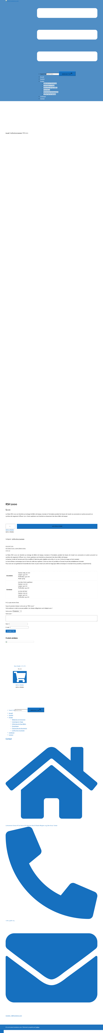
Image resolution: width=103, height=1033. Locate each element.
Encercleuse (46, 90)
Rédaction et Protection (50, 83)
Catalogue (43, 96)
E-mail (8, 627)
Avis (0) (8, 550)
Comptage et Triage (48, 85)
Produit (42, 81)
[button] (10, 530)
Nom (7, 624)
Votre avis (9, 613)
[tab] (51, 546)
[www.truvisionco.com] (12, 1)
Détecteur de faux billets (50, 88)
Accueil (42, 77)
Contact (42, 98)
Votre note (9, 611)
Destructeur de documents (50, 92)
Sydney (37, 1027)
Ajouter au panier (57, 526)
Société (42, 79)
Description (9, 546)
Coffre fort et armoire (49, 94)
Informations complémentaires (16, 548)
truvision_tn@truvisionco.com (14, 1015)
